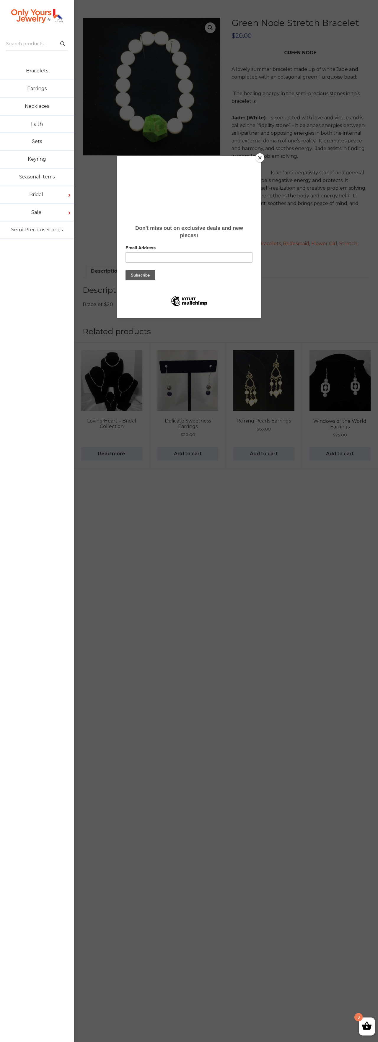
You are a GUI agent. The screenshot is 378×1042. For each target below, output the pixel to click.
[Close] (259, 157)
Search (62, 43)
